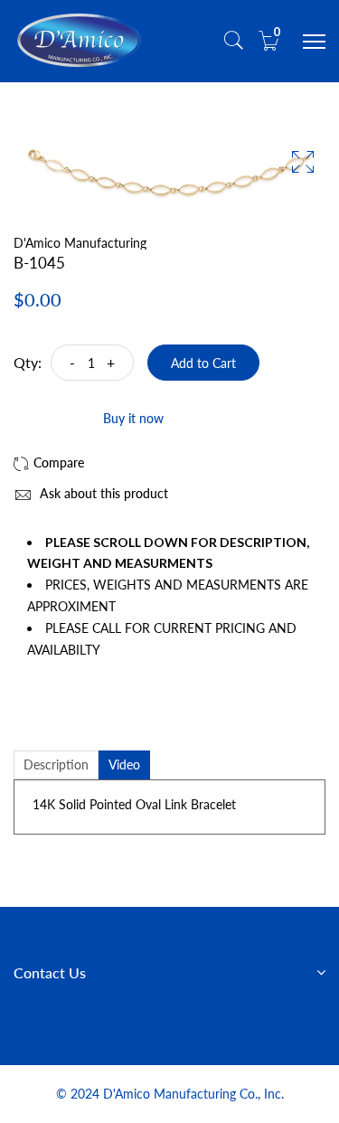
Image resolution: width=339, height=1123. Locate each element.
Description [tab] (56, 764)
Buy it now (133, 418)
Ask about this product (102, 493)
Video (124, 764)
